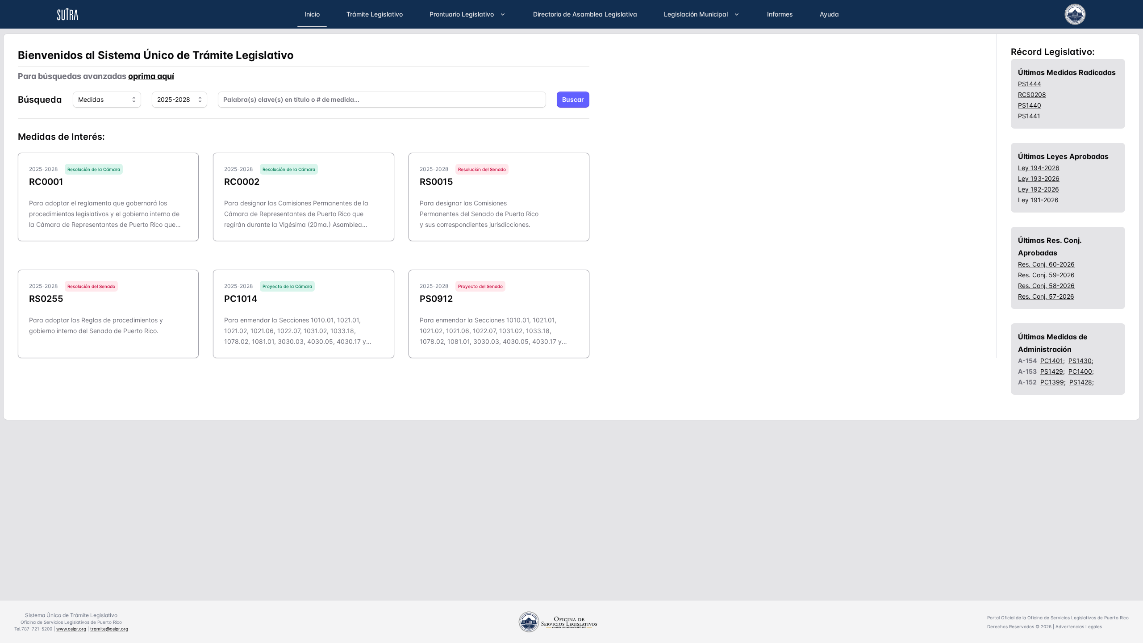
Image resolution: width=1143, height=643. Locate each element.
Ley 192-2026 (1038, 189)
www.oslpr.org (71, 628)
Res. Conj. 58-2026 (1046, 285)
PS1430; (1080, 360)
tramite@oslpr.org (109, 628)
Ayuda (829, 14)
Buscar (573, 99)
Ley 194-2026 (1039, 167)
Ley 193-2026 (1039, 178)
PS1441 (1029, 116)
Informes (780, 14)
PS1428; (1081, 382)
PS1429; (1052, 371)
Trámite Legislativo (374, 14)
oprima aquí (151, 76)
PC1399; (1053, 382)
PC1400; (1081, 371)
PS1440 (1029, 105)
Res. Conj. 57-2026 (1046, 296)
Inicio (312, 14)
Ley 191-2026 (1038, 200)
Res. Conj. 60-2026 (1046, 264)
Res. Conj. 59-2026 (1046, 275)
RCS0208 (1032, 94)
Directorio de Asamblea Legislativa (585, 14)
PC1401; (1052, 360)
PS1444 (1029, 84)
